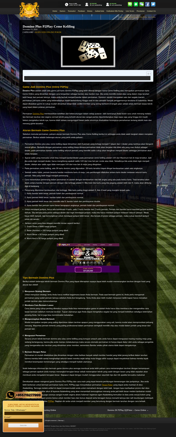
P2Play (51, 401)
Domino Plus (38, 114)
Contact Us (151, 11)
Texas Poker (107, 385)
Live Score (130, 11)
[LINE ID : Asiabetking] (130, 4)
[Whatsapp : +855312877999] (136, 4)
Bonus (89, 11)
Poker (58, 32)
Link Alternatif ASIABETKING (99, 430)
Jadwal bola (99, 11)
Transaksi (71, 11)
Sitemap (60, 420)
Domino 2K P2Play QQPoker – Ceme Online (128, 410)
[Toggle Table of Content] (147, 73)
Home (55, 11)
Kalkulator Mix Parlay (115, 11)
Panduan (81, 11)
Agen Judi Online (129, 17)
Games (62, 11)
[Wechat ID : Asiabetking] (141, 4)
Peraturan (141, 11)
